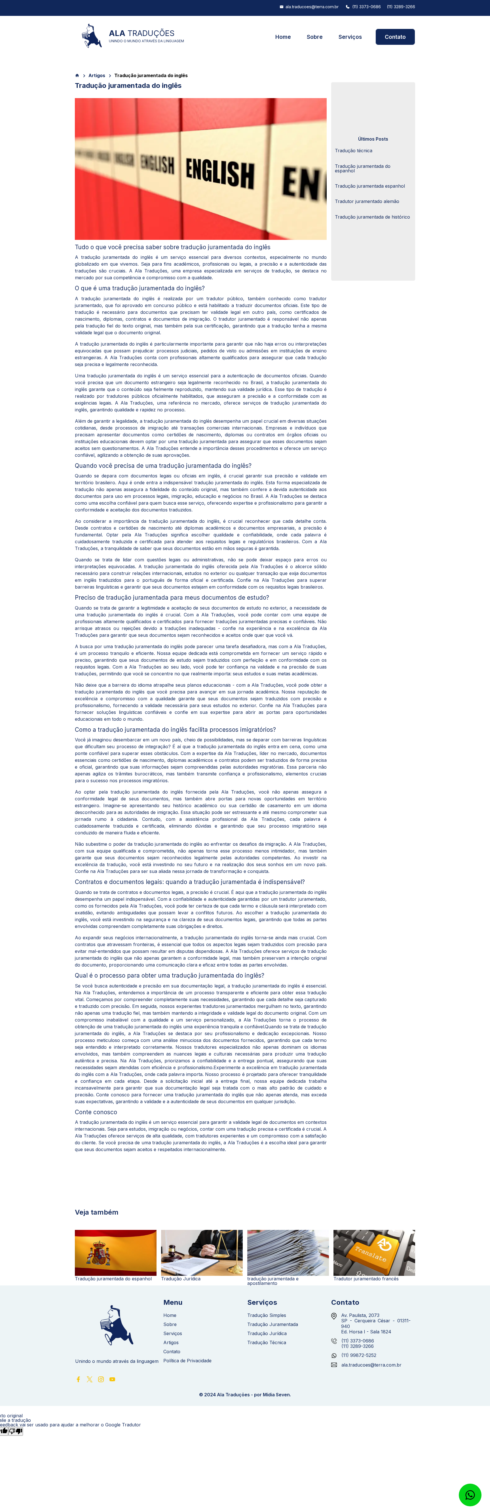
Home (283, 36)
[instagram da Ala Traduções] (101, 1381)
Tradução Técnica (266, 1342)
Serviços (350, 36)
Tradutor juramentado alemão (367, 201)
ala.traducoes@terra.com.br (312, 7)
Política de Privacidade (187, 1360)
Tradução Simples (266, 1315)
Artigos (96, 75)
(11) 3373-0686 (366, 7)
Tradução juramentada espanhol (370, 186)
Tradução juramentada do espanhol (362, 168)
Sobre (315, 36)
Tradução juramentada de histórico (372, 217)
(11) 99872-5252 (358, 1355)
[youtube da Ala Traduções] (112, 1381)
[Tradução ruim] (15, 1431)
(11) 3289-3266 (401, 7)
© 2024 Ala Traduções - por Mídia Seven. (245, 1394)
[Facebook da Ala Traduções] (78, 1381)
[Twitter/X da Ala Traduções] (89, 1381)
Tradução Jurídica (267, 1333)
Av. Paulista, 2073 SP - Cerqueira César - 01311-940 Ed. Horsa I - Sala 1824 (376, 1324)
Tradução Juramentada (272, 1324)
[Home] (77, 75)
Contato (395, 36)
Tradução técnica (353, 150)
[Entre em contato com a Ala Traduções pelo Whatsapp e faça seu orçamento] (470, 1495)
